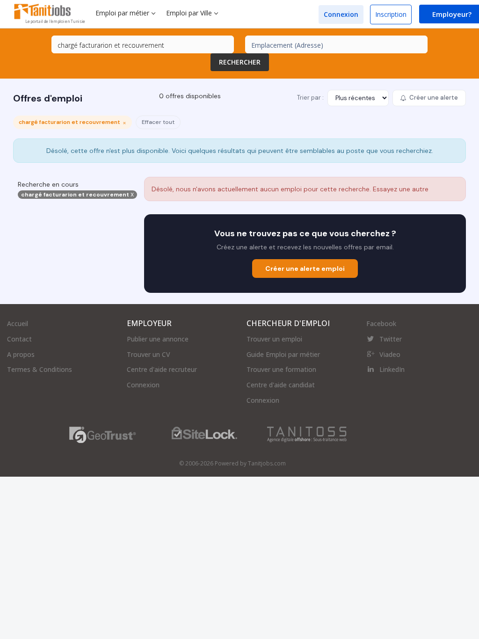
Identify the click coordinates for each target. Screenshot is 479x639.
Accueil (17, 323)
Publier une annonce (158, 338)
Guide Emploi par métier (283, 354)
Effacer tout (158, 122)
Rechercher (240, 62)
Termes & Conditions (39, 369)
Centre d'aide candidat (281, 384)
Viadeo (389, 354)
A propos (21, 354)
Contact (19, 338)
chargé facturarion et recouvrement (77, 194)
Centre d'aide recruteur (162, 369)
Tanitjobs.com (267, 463)
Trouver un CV (148, 354)
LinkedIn (392, 369)
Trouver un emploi (274, 338)
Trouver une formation (281, 369)
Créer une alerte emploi (305, 268)
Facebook (381, 323)
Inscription (390, 14)
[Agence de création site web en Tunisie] (307, 434)
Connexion (341, 14)
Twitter (390, 338)
